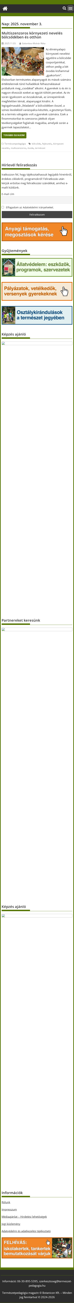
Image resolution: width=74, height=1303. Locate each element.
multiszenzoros (18, 148)
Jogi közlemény (11, 1224)
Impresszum (9, 1209)
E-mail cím (8, 194)
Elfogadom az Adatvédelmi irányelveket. (29, 207)
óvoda (30, 148)
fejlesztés (47, 143)
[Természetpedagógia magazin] (5, 8)
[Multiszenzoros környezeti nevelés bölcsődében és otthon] (23, 49)
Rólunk (6, 1202)
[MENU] (70, 8)
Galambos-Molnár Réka (33, 43)
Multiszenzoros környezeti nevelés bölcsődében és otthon (32, 35)
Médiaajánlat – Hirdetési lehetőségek (24, 1216)
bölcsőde (36, 143)
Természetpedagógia (15, 143)
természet (40, 148)
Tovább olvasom (14, 135)
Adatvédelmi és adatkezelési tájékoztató (26, 1231)
